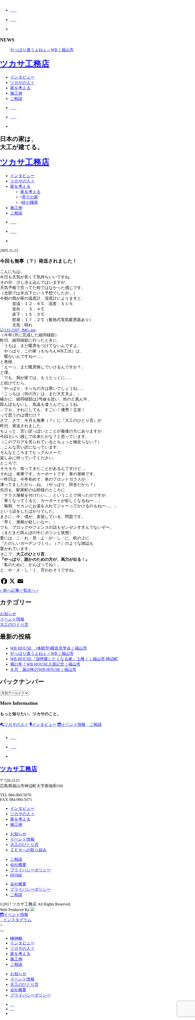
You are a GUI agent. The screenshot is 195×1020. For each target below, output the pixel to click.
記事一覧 (19, 590)
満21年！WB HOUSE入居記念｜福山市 (45, 664)
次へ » (33, 590)
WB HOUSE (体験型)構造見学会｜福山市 (48, 648)
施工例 (16, 93)
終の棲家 (30, 202)
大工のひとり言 (14, 624)
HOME (16, 875)
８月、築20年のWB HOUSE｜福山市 (43, 669)
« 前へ (5, 590)
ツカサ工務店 (25, 63)
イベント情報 (12, 619)
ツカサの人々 (22, 82)
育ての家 (30, 197)
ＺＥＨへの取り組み (28, 850)
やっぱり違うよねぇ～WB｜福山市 (42, 50)
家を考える (20, 88)
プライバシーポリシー (30, 870)
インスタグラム (17, 920)
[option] (102, 50)
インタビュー (22, 77)
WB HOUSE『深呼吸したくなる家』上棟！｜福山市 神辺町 (64, 659)
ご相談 (16, 98)
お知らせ (8, 614)
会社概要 (18, 865)
